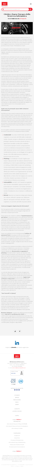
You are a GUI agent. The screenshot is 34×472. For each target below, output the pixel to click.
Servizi (17, 397)
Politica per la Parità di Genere (17, 444)
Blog (17, 402)
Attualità (22, 18)
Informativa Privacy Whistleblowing (17, 442)
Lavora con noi (17, 411)
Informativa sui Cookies (17, 428)
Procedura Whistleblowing (17, 440)
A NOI (30, 9)
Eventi (17, 404)
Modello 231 (17, 435)
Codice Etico (17, 438)
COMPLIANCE (17, 433)
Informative (17, 421)
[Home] (4, 4)
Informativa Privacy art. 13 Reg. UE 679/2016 (17, 424)
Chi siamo (17, 395)
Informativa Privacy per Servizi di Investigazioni (17, 426)
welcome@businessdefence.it (19, 367)
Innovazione (17, 399)
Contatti (16, 408)
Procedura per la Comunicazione (17, 446)
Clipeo (17, 415)
